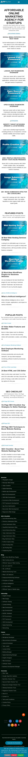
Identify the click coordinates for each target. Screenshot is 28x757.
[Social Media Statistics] (14, 33)
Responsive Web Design (8, 512)
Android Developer (7, 643)
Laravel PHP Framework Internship (14, 71)
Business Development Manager (11, 666)
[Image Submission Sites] (14, 188)
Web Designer (6, 634)
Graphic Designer (7, 658)
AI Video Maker (6, 586)
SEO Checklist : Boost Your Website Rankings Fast (12, 450)
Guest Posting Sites (7, 544)
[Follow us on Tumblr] (9, 725)
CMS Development (7, 622)
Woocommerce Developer (9, 640)
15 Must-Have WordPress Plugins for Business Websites (11, 274)
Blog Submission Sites (8, 539)
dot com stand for (7, 566)
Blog (2, 555)
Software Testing (7, 601)
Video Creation (6, 485)
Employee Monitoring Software (10, 577)
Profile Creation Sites (8, 541)
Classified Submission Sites (9, 527)
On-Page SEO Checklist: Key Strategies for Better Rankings (13, 406)
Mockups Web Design (8, 482)
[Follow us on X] (13, 721)
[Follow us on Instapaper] (18, 725)
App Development (7, 610)
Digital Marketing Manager (9, 655)
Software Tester (6, 663)
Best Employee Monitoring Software (12, 350)
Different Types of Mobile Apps (11, 589)
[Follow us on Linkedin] (16, 721)
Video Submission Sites (8, 533)
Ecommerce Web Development (10, 500)
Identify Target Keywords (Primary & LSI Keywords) (14, 125)
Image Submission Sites (8, 536)
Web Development (7, 607)
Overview (4, 671)
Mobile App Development (9, 491)
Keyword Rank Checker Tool (10, 682)
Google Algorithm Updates (9, 676)
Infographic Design (7, 479)
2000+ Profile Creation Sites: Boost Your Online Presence (14, 158)
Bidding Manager (7, 652)
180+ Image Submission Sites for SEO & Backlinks (14, 192)
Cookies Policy (6, 702)
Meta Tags (5, 673)
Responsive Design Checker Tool (11, 684)
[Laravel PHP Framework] (14, 67)
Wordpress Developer (8, 637)
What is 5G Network (7, 574)
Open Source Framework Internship (14, 105)
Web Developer (6, 660)
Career (3, 632)
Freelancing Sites (7, 550)
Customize (7, 755)
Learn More (24, 752)
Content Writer (6, 649)
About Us (5, 693)
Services (3, 477)
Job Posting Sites (7, 547)
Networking (5, 628)
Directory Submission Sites (9, 521)
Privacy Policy (6, 705)
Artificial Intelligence (8, 583)
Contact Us (5, 696)
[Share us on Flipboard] (15, 725)
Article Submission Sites (9, 524)
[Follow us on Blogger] (12, 725)
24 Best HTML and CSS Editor (13, 371)
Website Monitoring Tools (9, 571)
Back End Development (8, 494)
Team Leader (5, 646)
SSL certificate (6, 568)
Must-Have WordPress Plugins (10, 557)
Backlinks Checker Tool (8, 679)
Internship (4, 593)
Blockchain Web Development (10, 509)
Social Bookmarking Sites (9, 518)
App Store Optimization (8, 506)
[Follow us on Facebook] (10, 721)
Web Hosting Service (8, 560)
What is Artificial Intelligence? (13, 296)
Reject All (14, 755)
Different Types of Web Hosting (11, 563)
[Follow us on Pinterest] (20, 721)
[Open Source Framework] (14, 101)
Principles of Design (7, 580)
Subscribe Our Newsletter (14, 743)
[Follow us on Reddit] (23, 714)
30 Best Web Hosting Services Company (13, 239)
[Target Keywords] (14, 120)
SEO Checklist (5, 516)
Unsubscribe (9, 746)
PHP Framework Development (10, 503)
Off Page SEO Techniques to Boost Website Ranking (13, 428)
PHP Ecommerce (7, 616)
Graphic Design (6, 595)
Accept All (21, 755)
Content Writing (6, 604)
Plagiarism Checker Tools (9, 690)
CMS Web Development (8, 497)
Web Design (5, 598)
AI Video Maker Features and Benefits (13, 328)
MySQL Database (7, 613)
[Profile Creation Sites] (14, 154)
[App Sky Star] (5, 2)
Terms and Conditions (8, 699)
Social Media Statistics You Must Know (14, 38)
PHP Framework (6, 619)
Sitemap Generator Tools (9, 687)
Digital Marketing (7, 488)
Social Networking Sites (8, 530)
